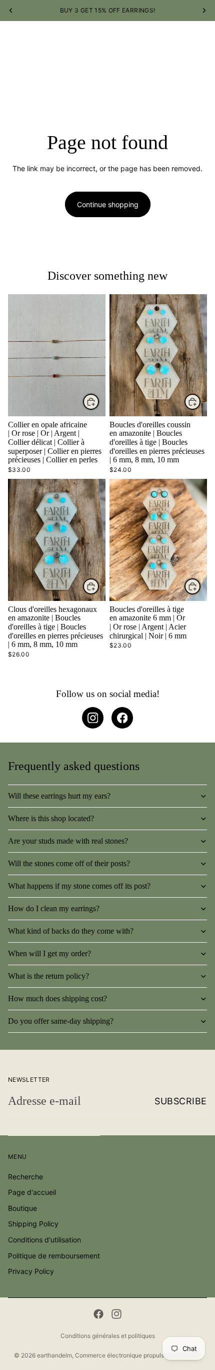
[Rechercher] (33, 46)
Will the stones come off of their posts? (69, 863)
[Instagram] (116, 1314)
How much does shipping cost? (57, 998)
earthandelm (54, 1355)
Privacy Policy (31, 1271)
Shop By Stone (98, 84)
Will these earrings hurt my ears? (59, 796)
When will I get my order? (49, 953)
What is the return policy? (48, 976)
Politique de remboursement (54, 1255)
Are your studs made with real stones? (68, 841)
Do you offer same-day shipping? (61, 1021)
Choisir (201, 401)
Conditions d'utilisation (44, 1239)
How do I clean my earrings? (54, 908)
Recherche (25, 1176)
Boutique (52, 84)
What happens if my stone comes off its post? (79, 886)
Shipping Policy (33, 1224)
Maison (19, 84)
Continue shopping (107, 204)
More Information (158, 84)
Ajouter (99, 401)
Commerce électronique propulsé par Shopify (138, 1355)
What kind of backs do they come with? (71, 931)
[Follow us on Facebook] (122, 718)
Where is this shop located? (51, 818)
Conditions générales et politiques (107, 1335)
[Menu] (11, 46)
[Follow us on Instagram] (93, 718)
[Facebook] (98, 1314)
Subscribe (180, 1101)
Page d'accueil (32, 1192)
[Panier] (203, 46)
